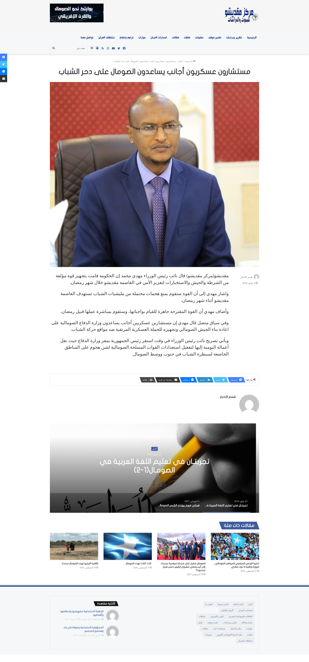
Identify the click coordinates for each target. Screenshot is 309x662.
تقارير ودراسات (234, 37)
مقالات (175, 37)
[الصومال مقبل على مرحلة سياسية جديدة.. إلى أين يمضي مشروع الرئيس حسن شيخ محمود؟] (181, 546)
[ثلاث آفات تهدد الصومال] (128, 546)
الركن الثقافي (227, 610)
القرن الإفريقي (217, 616)
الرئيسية (252, 37)
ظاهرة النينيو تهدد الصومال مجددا (80, 563)
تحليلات (199, 37)
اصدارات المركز (159, 37)
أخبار (180, 61)
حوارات (142, 37)
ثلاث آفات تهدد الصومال (139, 563)
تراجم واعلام (126, 37)
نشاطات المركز (106, 37)
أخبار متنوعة (222, 604)
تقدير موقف (214, 37)
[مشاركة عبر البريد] (3, 78)
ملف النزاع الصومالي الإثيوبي (229, 634)
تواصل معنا (87, 37)
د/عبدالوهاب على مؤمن (91, 619)
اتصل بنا (208, 604)
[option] (154, 468)
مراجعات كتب (219, 628)
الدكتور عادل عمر (94, 635)
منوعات (208, 634)
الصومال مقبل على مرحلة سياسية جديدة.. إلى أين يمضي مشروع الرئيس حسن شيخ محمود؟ (182, 567)
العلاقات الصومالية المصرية (240, 616)
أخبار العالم (238, 604)
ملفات (187, 37)
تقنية (200, 622)
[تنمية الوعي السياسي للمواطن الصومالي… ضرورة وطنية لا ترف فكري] (235, 546)
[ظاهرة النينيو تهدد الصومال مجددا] (74, 546)
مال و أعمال (235, 628)
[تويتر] (3, 64)
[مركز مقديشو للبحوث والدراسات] (241, 16)
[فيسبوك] (3, 57)
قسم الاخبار (246, 277)
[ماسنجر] (3, 71)
